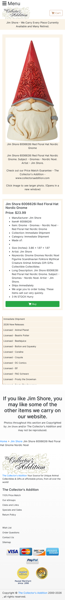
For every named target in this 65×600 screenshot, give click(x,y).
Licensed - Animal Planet (16, 330)
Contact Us (8, 537)
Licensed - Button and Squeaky (19, 346)
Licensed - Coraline (13, 351)
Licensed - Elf (10, 368)
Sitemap (6, 542)
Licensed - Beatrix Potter (16, 335)
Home (3, 441)
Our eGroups (8, 500)
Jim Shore (12, 426)
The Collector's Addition (14, 475)
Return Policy (9, 514)
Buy (34, 304)
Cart (58, 13)
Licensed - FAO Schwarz (16, 373)
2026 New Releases (13, 324)
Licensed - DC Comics (14, 362)
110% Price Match (11, 495)
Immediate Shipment (14, 319)
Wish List (7, 527)
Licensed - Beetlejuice (14, 341)
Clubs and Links (10, 505)
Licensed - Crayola (13, 357)
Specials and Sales (12, 509)
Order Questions (10, 532)
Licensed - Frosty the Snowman (19, 379)
